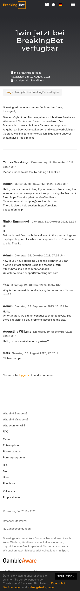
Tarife (6, 439)
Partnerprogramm (14, 457)
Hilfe (5, 465)
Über (6, 477)
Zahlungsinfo (11, 445)
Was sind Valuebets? (15, 419)
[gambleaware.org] (20, 560)
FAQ (5, 431)
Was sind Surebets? (15, 413)
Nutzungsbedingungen (17, 528)
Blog (8, 92)
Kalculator (9, 491)
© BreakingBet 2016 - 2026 (19, 511)
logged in (24, 375)
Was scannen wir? (14, 425)
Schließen (66, 576)
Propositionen (11, 497)
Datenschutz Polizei (15, 520)
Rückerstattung (12, 451)
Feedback (9, 483)
